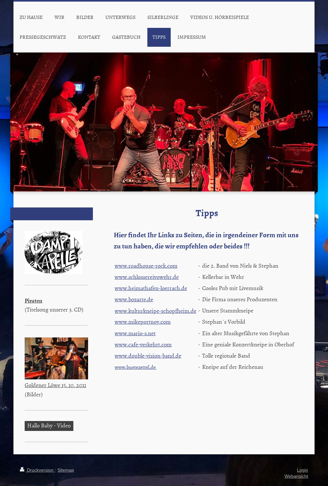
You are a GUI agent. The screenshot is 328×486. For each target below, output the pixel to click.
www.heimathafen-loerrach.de (151, 288)
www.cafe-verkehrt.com (143, 344)
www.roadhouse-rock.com (146, 265)
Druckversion (40, 470)
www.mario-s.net (135, 333)
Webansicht (296, 476)
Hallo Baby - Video (49, 425)
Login (302, 470)
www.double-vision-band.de (148, 355)
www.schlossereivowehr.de (147, 276)
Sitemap (65, 470)
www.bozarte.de (134, 299)
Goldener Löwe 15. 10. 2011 (55, 385)
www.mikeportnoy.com (143, 321)
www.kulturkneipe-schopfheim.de (155, 310)
